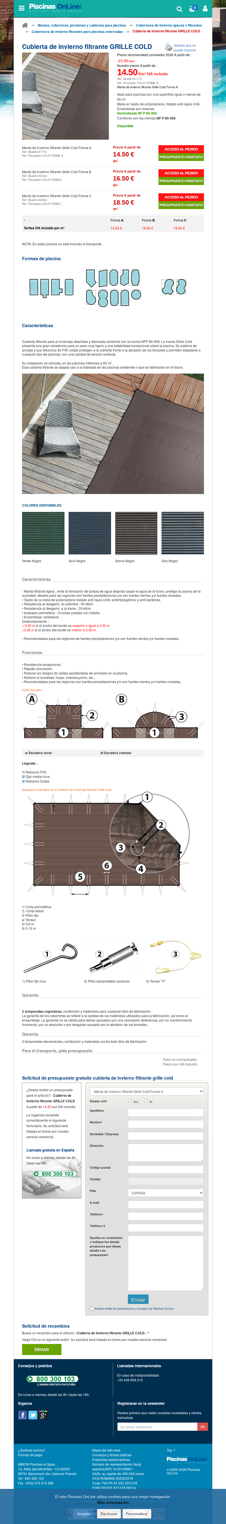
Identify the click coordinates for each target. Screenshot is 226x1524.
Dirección (97, 1145)
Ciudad (95, 1179)
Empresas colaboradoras (111, 1459)
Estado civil (98, 1101)
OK (202, 1426)
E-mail (95, 1202)
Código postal (100, 1167)
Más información (113, 1502)
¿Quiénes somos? (31, 1450)
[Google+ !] (43, 1415)
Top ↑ (171, 1450)
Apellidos (97, 1110)
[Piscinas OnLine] (25, 26)
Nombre (96, 1122)
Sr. (151, 1102)
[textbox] (166, 1169)
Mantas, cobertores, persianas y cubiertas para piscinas (82, 25)
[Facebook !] (22, 1415)
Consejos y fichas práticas (111, 1454)
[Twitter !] (32, 1415)
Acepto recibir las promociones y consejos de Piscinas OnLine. (134, 1309)
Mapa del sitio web (106, 1450)
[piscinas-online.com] (56, 8)
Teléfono (96, 1214)
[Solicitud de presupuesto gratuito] (181, 157)
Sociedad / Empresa (104, 1134)
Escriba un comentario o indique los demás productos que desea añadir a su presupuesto (106, 1246)
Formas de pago (30, 1454)
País (93, 1191)
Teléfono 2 (97, 1226)
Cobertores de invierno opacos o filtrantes (169, 25)
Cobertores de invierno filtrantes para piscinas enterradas (77, 31)
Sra (135, 1102)
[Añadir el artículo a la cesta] (181, 149)
